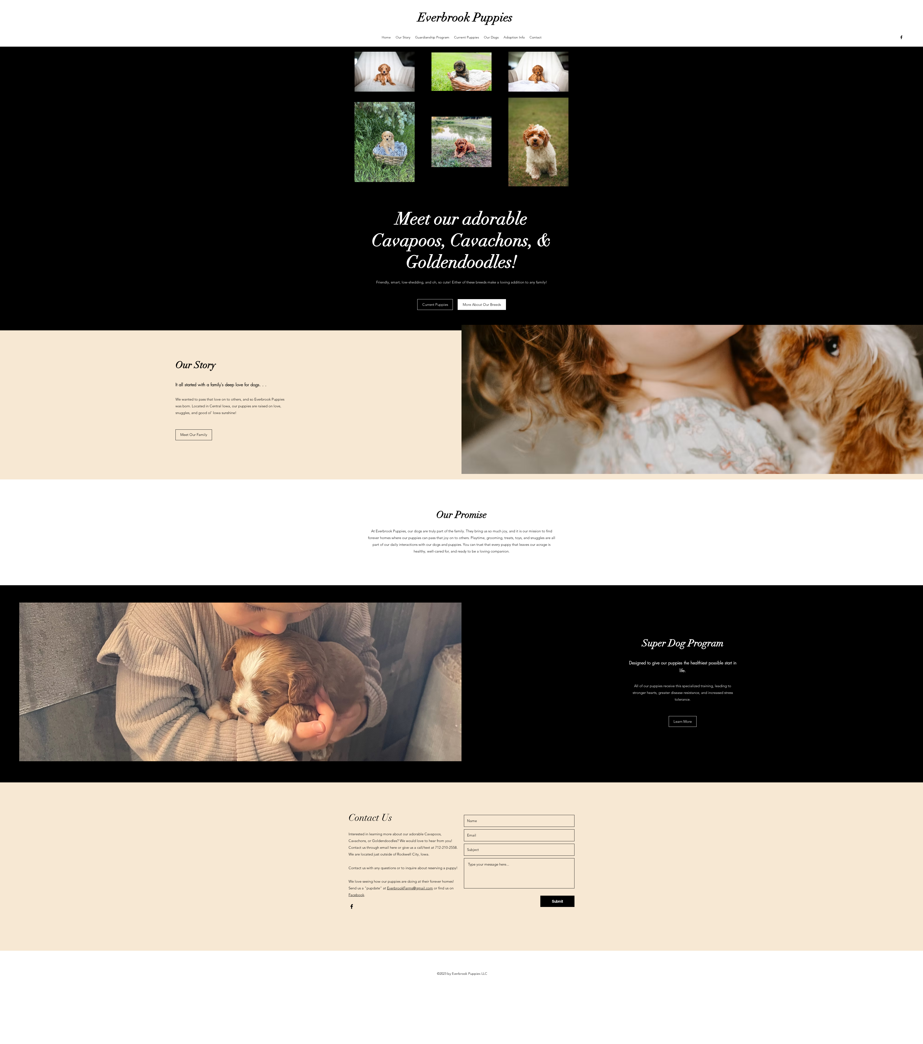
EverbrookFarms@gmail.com (410, 888)
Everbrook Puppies (465, 17)
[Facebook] (901, 37)
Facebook (356, 895)
